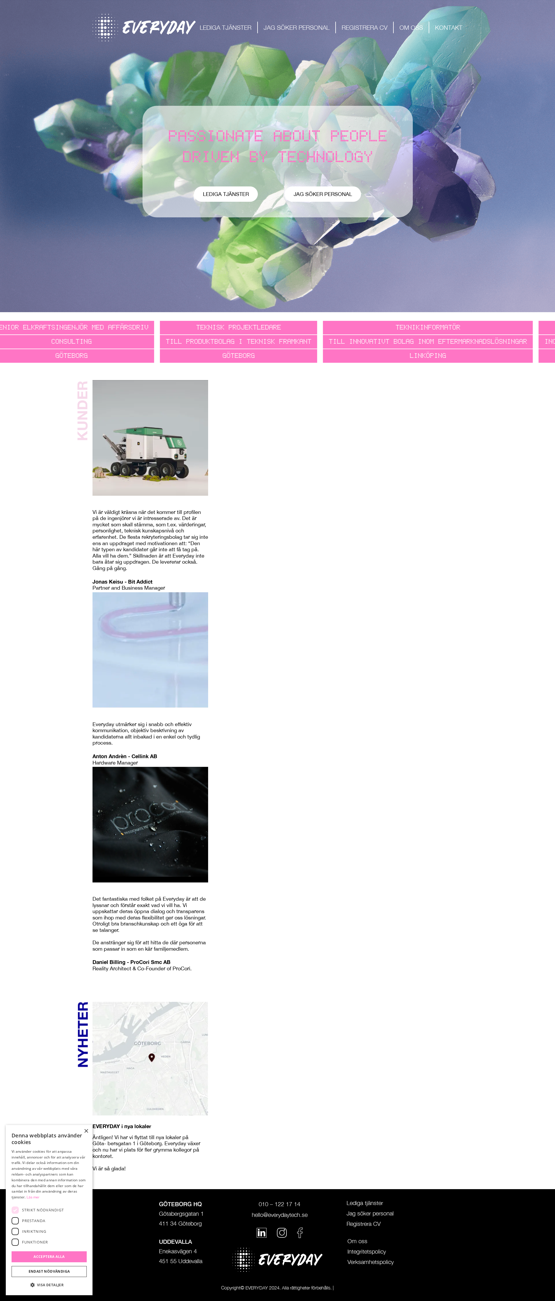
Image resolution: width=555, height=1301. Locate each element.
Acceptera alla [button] (49, 1256)
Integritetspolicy (366, 1251)
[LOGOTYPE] (144, 27)
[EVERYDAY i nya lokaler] (150, 1058)
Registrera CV (364, 1224)
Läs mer (33, 1197)
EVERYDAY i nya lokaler (121, 1126)
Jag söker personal (370, 1213)
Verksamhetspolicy (370, 1262)
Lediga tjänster (226, 194)
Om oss (357, 1241)
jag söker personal (323, 194)
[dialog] (49, 1210)
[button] (49, 1285)
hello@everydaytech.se (280, 1214)
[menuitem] (226, 27)
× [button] (86, 1131)
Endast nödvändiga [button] (49, 1271)
